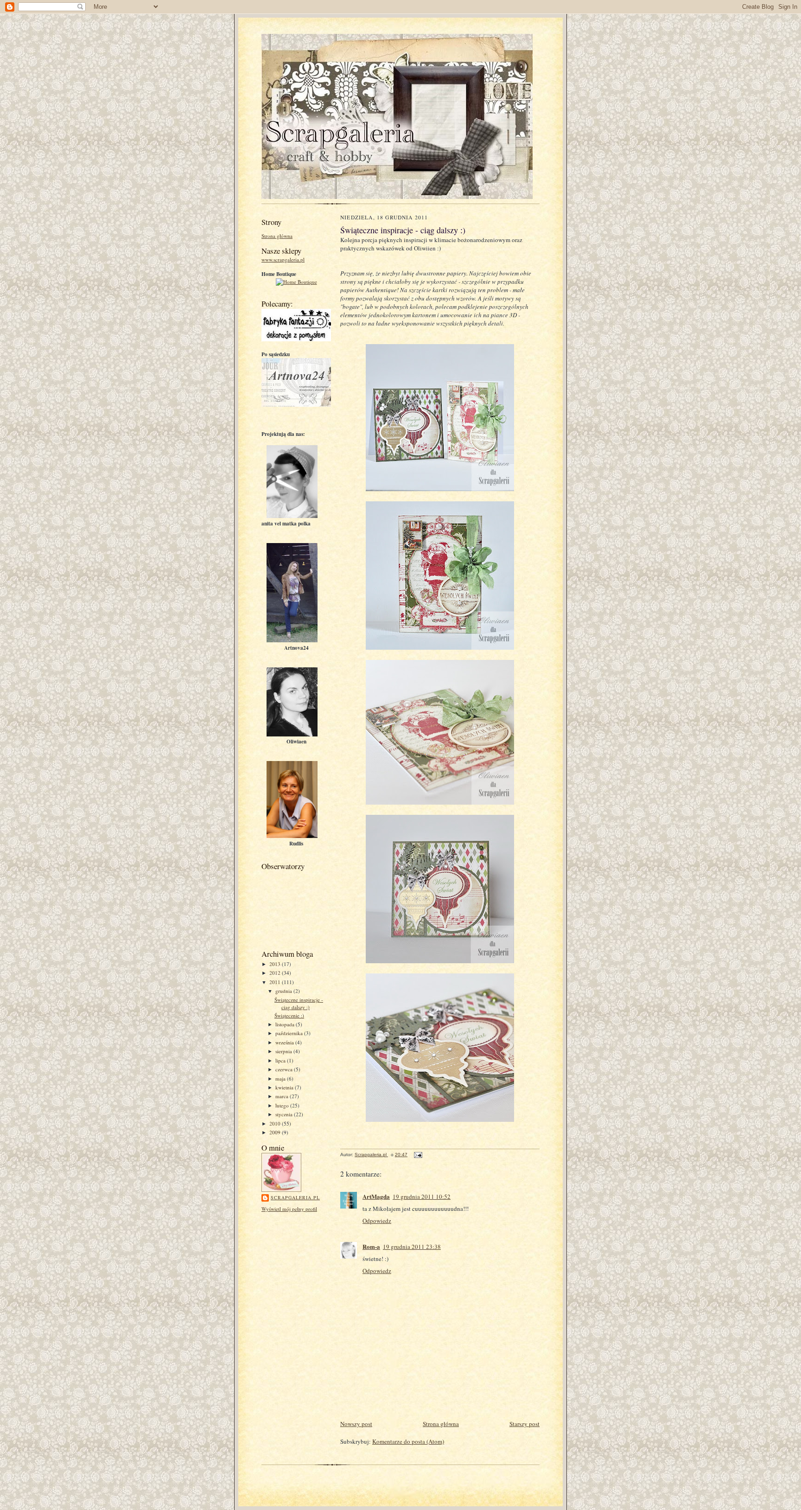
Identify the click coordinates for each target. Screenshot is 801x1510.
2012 (275, 972)
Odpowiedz (376, 1220)
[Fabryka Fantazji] (298, 339)
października (289, 1033)
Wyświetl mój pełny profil (289, 1208)
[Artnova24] (306, 404)
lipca (281, 1060)
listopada (285, 1024)
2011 (275, 982)
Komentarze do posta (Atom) (408, 1441)
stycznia (284, 1114)
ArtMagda (376, 1196)
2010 (275, 1123)
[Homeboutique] (296, 281)
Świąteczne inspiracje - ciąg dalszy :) (298, 1003)
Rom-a (371, 1246)
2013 (275, 963)
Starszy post (524, 1424)
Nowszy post (356, 1424)
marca (282, 1096)
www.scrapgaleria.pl (283, 259)
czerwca (284, 1069)
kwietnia (285, 1087)
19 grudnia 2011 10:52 (422, 1196)
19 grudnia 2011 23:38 (412, 1246)
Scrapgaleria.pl (295, 1197)
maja (281, 1078)
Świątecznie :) (289, 1015)
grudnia (284, 990)
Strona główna (276, 235)
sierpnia (284, 1051)
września (285, 1042)
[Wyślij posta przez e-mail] (418, 1154)
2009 (275, 1132)
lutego (282, 1105)
